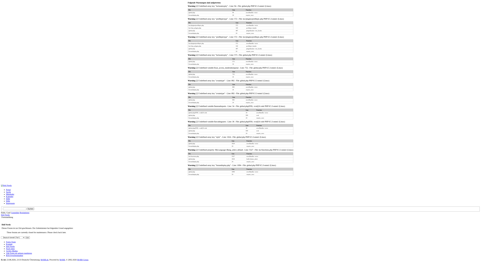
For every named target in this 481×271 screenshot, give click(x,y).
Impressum (10, 203)
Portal (8, 190)
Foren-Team (11, 242)
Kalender (9, 196)
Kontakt (9, 244)
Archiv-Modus (12, 251)
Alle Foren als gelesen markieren (19, 253)
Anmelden (15, 213)
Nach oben (10, 249)
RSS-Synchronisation (14, 255)
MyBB (62, 260)
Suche (8, 192)
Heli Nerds (5, 215)
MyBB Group (82, 260)
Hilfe (8, 199)
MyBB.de (44, 260)
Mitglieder (10, 194)
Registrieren (24, 213)
